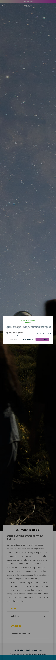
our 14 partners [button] (17, 326)
